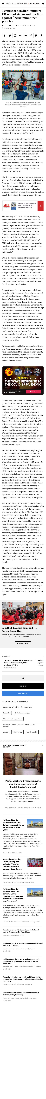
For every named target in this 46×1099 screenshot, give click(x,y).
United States (17, 732)
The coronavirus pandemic (12, 719)
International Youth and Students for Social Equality (19, 725)
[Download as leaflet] (30, 35)
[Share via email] (25, 35)
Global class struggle (22, 713)
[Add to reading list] (41, 35)
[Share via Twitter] (10, 35)
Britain (5, 732)
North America (32, 732)
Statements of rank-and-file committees (17, 707)
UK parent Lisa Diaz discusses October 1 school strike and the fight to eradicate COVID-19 (18, 662)
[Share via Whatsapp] (15, 35)
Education (7, 713)
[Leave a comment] (36, 35)
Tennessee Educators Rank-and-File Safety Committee (19, 26)
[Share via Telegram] (20, 35)
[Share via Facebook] (4, 35)
